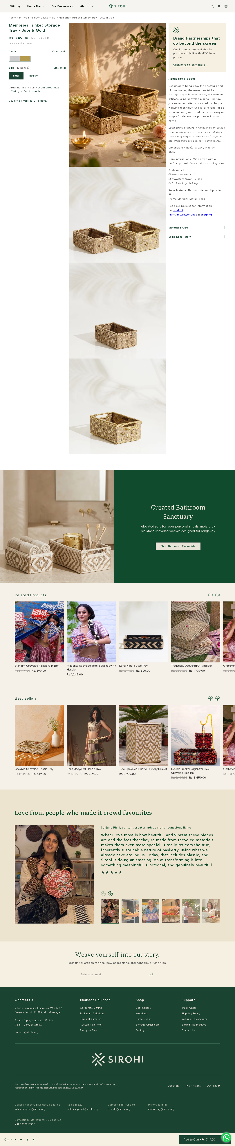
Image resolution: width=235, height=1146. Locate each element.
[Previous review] (103, 893)
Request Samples (90, 1019)
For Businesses (62, 6)
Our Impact (213, 1085)
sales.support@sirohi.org (30, 1109)
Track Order (189, 1007)
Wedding (141, 1013)
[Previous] (210, 595)
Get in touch (32, 91)
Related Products (30, 595)
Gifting (15, 6)
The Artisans (193, 1085)
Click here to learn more (189, 64)
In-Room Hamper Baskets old (37, 17)
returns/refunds (187, 214)
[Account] (219, 6)
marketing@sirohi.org (161, 1109)
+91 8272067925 (25, 1124)
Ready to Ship (88, 1030)
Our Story (173, 1085)
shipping (206, 214)
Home (12, 17)
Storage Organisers (148, 1024)
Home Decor (36, 6)
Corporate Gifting (91, 1007)
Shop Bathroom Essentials (178, 546)
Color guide (59, 51)
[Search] (212, 6)
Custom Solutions (91, 1024)
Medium (33, 75)
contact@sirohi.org (26, 1032)
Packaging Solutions (92, 1013)
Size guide (60, 67)
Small (16, 75)
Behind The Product (194, 1024)
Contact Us (189, 1030)
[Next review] (110, 893)
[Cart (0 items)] (226, 6)
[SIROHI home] (117, 6)
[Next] (217, 595)
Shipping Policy (191, 1013)
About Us (86, 6)
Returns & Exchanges (194, 1019)
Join (151, 974)
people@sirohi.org (119, 1109)
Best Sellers (26, 698)
